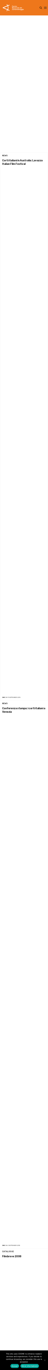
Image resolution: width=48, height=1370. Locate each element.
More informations (30, 1366)
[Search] (41, 8)
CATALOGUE (8, 1251)
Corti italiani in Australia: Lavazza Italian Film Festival (22, 162)
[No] (44, 1360)
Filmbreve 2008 (11, 1256)
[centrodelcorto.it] (13, 8)
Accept (15, 1366)
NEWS (4, 155)
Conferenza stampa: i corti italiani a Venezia (23, 710)
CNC (3, 697)
